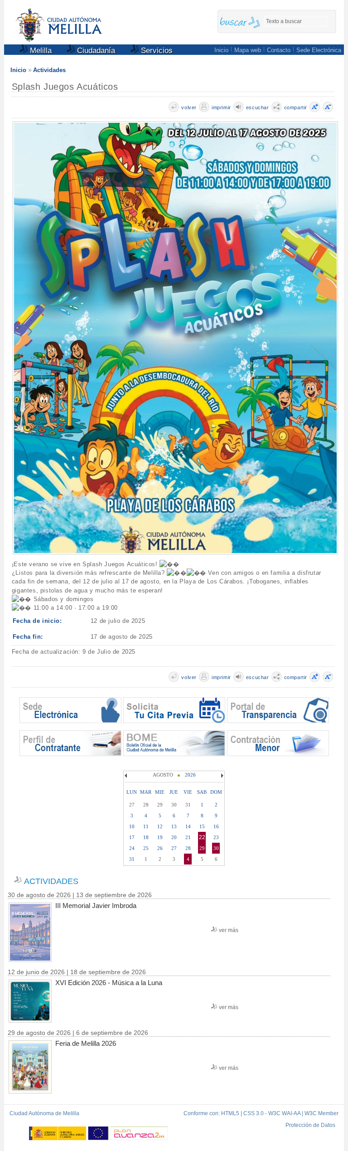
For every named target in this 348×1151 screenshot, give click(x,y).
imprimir (221, 107)
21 (188, 837)
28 (188, 848)
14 (188, 826)
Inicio (221, 50)
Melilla (40, 50)
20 (174, 837)
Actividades (49, 70)
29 (202, 848)
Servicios (156, 50)
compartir (295, 107)
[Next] (221, 775)
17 (132, 837)
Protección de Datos (310, 1125)
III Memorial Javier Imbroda (95, 905)
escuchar (257, 107)
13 (174, 826)
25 (146, 848)
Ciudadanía (95, 50)
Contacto (278, 50)
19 (160, 837)
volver (189, 107)
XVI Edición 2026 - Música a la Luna (108, 982)
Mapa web (247, 50)
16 (216, 826)
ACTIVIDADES (51, 881)
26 (160, 848)
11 (146, 826)
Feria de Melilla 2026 (85, 1043)
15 (202, 826)
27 (174, 848)
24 (132, 848)
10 (132, 826)
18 (146, 837)
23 (216, 837)
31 (132, 859)
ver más (228, 930)
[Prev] (127, 775)
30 (216, 848)
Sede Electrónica (318, 50)
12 (160, 826)
